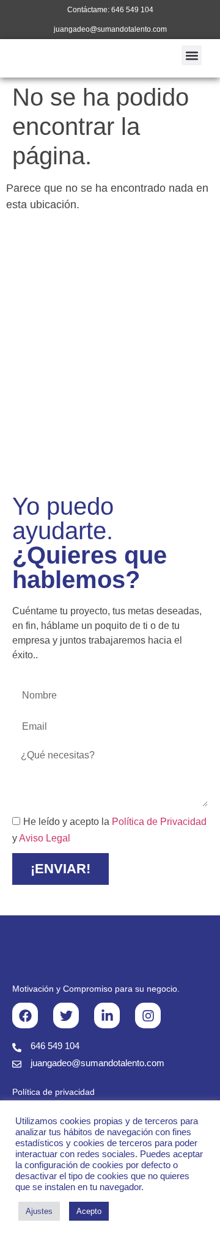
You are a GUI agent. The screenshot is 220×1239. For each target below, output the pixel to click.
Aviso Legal (44, 838)
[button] (192, 55)
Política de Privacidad (159, 821)
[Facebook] (25, 1015)
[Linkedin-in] (107, 1015)
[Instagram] (148, 1015)
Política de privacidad (53, 1092)
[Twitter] (66, 1015)
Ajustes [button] (39, 1211)
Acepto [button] (88, 1211)
